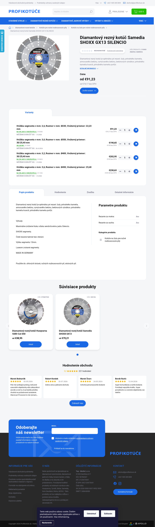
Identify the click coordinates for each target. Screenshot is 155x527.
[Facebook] (115, 483)
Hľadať (91, 12)
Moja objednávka (15, 493)
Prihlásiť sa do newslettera (64, 448)
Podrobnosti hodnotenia (115, 51)
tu (68, 517)
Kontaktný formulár (125, 492)
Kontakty (12, 497)
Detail (31, 344)
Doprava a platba (15, 501)
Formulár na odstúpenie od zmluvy (22, 485)
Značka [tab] (90, 192)
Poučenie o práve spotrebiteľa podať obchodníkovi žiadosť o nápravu (22, 480)
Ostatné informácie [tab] (124, 192)
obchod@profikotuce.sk (127, 472)
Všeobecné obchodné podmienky (21, 3)
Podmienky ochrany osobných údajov (51, 3)
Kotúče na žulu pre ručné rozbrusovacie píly (115, 239)
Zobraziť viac (77, 403)
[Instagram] (120, 483)
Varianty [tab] (29, 112)
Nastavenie (47, 523)
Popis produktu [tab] (26, 192)
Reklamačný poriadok (17, 489)
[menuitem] (18, 21)
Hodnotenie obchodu (78, 365)
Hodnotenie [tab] (60, 192)
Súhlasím (108, 514)
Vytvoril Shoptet (122, 524)
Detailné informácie (88, 68)
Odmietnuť (91, 514)
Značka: (136, 52)
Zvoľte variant (87, 91)
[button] (77, 354)
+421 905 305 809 (125, 477)
